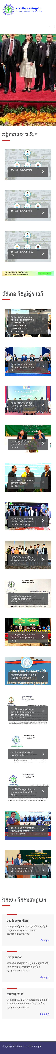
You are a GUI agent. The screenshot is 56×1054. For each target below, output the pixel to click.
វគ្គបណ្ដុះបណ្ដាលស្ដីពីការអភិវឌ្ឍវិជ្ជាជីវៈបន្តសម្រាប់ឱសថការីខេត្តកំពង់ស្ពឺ (22, 367)
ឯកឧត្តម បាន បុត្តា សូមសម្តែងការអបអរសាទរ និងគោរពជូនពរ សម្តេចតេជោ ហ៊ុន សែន (23, 831)
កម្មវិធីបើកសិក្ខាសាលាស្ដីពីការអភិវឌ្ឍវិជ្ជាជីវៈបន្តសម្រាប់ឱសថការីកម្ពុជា (23, 560)
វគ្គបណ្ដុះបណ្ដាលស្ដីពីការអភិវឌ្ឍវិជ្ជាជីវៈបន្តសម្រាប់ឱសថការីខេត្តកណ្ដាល (22, 406)
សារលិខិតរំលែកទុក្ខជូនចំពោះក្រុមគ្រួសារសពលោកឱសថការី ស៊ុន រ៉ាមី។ (23, 792)
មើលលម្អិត (44, 940)
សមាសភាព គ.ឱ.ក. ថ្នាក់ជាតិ (21, 170)
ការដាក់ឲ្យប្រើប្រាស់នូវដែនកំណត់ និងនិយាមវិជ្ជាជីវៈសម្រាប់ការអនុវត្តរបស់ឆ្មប (23, 637)
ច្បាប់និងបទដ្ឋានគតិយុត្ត (18, 920)
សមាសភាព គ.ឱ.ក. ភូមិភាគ (21, 211)
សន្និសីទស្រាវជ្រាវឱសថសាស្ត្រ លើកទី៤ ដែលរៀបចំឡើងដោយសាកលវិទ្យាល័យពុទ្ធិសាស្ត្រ (22, 521)
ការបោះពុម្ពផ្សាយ (15, 993)
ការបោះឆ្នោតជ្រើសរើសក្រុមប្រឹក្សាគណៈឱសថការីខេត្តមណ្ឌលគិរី (21, 444)
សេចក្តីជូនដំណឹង (14, 957)
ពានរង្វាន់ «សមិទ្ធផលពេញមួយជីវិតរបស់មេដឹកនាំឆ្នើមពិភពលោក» (22, 483)
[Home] (25, 9)
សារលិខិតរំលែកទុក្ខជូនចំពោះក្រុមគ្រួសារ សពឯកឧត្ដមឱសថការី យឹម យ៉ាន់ (23, 599)
